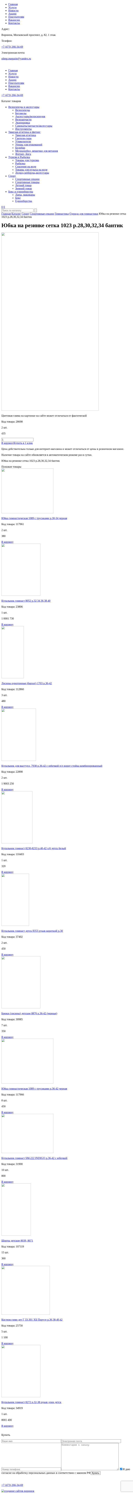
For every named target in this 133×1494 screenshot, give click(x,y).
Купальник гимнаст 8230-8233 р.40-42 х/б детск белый (33, 848)
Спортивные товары (27, 182)
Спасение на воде (25, 166)
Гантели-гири (23, 138)
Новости (13, 10)
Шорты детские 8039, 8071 (17, 1240)
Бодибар (20, 147)
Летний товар (23, 185)
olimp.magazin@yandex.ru (16, 58)
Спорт (12, 175)
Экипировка (22, 122)
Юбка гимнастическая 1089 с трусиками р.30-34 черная (34, 518)
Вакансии (14, 19)
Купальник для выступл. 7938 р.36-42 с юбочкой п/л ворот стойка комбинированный (51, 765)
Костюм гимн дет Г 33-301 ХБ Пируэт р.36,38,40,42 (32, 1319)
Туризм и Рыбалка (19, 157)
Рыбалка (20, 163)
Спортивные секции (27, 179)
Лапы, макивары (25, 194)
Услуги (12, 7)
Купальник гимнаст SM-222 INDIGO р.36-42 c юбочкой (34, 1158)
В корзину (7, 443)
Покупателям (16, 16)
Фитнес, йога (23, 154)
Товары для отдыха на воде (31, 169)
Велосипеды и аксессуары (23, 107)
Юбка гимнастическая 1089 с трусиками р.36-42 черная (34, 1088)
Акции (12, 13)
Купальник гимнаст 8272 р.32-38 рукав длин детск (31, 1402)
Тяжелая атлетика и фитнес (24, 132)
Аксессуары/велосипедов (30, 116)
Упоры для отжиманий (28, 144)
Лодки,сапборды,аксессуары (32, 172)
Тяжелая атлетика (25, 135)
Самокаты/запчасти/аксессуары (33, 125)
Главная (13, 4)
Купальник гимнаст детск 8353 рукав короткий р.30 (32, 930)
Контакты (14, 23)
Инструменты (23, 128)
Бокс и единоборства (20, 191)
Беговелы (20, 113)
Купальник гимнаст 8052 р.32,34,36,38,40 (25, 600)
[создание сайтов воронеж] (17, 1490)
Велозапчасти (23, 119)
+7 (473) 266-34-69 (12, 46)
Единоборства (23, 201)
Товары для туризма (27, 160)
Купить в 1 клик (23, 443)
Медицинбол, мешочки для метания (36, 150)
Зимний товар (23, 188)
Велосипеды (22, 110)
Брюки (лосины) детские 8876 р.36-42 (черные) (29, 1013)
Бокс (18, 197)
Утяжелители (23, 141)
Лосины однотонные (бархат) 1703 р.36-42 (26, 683)
